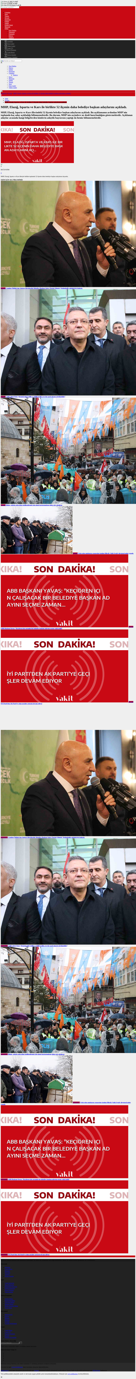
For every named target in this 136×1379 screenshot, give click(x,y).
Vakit (6, 98)
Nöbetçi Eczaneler (10, 1337)
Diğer (6, 28)
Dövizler (7, 1273)
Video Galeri (11, 46)
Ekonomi (8, 20)
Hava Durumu (11, 50)
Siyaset (7, 18)
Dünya (11, 36)
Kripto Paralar (9, 1276)
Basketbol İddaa (10, 1300)
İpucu (10, 77)
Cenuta (36, 1370)
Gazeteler (9, 41)
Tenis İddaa (8, 1308)
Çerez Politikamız (17, 1367)
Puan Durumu (9, 1290)
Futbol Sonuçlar (10, 1288)
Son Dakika (12, 30)
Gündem (7, 12)
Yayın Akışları (11, 55)
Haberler (7, 1267)
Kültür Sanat (9, 25)
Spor (6, 14)
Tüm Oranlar (9, 1292)
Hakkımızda (8, 1314)
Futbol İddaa (9, 1299)
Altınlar (7, 1274)
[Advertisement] (16, 717)
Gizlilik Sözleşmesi (11, 1323)
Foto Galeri (10, 44)
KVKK (7, 1322)
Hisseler (7, 1271)
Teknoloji (12, 32)
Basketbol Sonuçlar (11, 1287)
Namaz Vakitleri (12, 57)
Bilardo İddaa (9, 1304)
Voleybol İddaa (9, 1302)
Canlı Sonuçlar (9, 1283)
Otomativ (12, 34)
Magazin (7, 27)
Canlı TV (10, 48)
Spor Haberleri (9, 1285)
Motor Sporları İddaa (11, 1306)
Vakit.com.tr (4, 1370)
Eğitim (7, 21)
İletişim (7, 1318)
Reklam (7, 1320)
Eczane (7, 1336)
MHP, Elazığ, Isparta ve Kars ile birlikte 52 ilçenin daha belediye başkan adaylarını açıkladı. (42, 93)
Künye (7, 1316)
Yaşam (7, 16)
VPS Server (96, 1370)
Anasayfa (4, 93)
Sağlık (7, 23)
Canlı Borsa (11, 52)
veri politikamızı (73, 1374)
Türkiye (11, 37)
